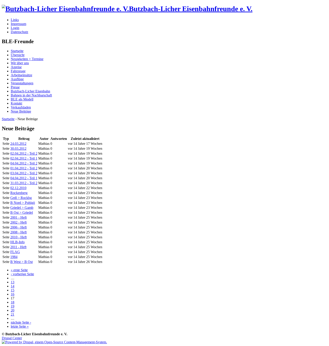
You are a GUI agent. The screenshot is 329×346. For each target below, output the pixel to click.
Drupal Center (12, 338)
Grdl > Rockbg (21, 198)
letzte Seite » (20, 326)
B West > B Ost (21, 262)
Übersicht (17, 55)
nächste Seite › (21, 322)
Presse (15, 87)
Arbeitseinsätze (21, 75)
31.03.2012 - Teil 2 (23, 183)
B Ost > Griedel (21, 212)
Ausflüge (17, 79)
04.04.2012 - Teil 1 (23, 178)
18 (12, 302)
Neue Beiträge (21, 111)
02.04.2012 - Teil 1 (23, 158)
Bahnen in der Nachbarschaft (31, 95)
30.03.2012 (18, 148)
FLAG (15, 252)
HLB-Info (17, 242)
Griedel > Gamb (21, 207)
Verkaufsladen (21, 107)
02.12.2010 (18, 188)
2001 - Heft (18, 217)
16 (12, 294)
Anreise (16, 67)
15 (12, 290)
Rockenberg (19, 193)
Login (15, 28)
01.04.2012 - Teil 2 (23, 168)
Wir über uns (20, 63)
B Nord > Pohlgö (22, 203)
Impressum (18, 24)
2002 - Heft (18, 222)
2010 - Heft (18, 237)
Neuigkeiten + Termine (27, 59)
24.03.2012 (18, 143)
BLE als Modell (22, 99)
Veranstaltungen (22, 83)
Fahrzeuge (18, 71)
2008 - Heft (18, 232)
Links (15, 20)
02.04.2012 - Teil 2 (23, 153)
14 (12, 286)
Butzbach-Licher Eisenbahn (30, 91)
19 (12, 306)
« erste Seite (19, 270)
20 (12, 310)
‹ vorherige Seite (22, 274)
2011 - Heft (18, 247)
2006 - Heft (18, 227)
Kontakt (16, 103)
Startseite (17, 51)
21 (12, 314)
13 (12, 282)
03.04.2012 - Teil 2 (23, 173)
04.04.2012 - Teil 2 (23, 163)
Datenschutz (19, 32)
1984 (13, 257)
